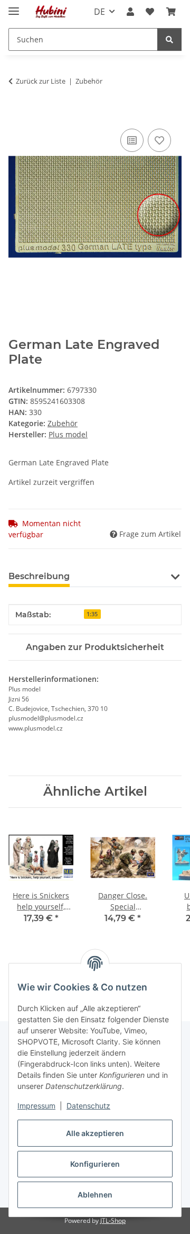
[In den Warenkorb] (16, 114)
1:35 (92, 614)
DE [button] (99, 11)
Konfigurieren (95, 1163)
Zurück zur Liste (40, 81)
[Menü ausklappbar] (13, 6)
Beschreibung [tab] (39, 576)
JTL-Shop (113, 1220)
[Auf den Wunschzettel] (159, 140)
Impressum (36, 1105)
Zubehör (63, 423)
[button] (130, 11)
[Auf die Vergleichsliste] (132, 140)
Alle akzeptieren (95, 1133)
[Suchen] (169, 39)
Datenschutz (88, 1105)
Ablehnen (95, 1194)
